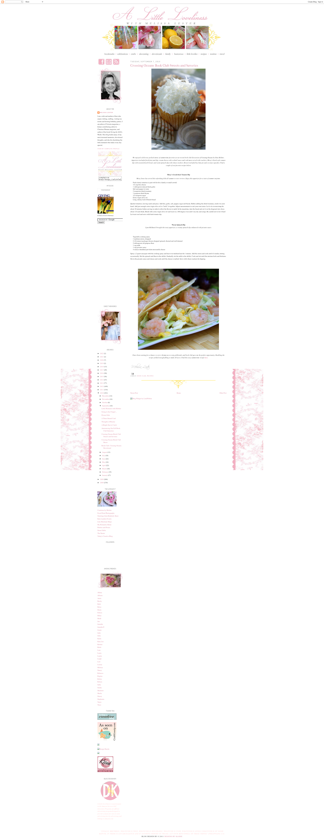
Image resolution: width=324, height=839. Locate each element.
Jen (98, 621)
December (105, 396)
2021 (102, 357)
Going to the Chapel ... (109, 412)
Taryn (99, 702)
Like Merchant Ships (104, 522)
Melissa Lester (106, 112)
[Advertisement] (107, 263)
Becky (99, 601)
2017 (102, 370)
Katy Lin (100, 641)
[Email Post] (132, 373)
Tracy (99, 705)
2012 (102, 386)
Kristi (99, 647)
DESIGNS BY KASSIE (173, 836)
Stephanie (100, 699)
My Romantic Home (104, 524)
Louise (99, 664)
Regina (99, 676)
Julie (99, 636)
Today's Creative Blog (105, 536)
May (104, 462)
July (103, 455)
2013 (102, 383)
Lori (98, 661)
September (106, 406)
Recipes (150, 376)
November (106, 399)
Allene (99, 592)
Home (179, 393)
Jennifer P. (100, 627)
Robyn (99, 682)
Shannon (100, 690)
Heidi (99, 618)
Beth (99, 604)
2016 (102, 373)
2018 (102, 366)
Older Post (223, 393)
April (104, 465)
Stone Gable (101, 530)
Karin (99, 638)
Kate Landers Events (104, 519)
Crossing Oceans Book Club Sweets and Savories (111, 435)
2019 (102, 363)
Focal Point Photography (106, 513)
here (206, 357)
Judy (99, 633)
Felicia (99, 612)
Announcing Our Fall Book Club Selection (111, 429)
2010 (102, 393)
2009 (102, 479)
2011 (102, 389)
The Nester (101, 533)
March (104, 468)
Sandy (99, 687)
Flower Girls (106, 415)
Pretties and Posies (103, 527)
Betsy (99, 607)
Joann (99, 630)
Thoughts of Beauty (108, 422)
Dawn (99, 610)
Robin (99, 679)
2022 (102, 353)
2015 (102, 376)
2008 (102, 482)
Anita (99, 598)
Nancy (99, 670)
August (104, 452)
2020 (102, 360)
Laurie (99, 656)
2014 (102, 380)
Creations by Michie (104, 510)
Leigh (99, 659)
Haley (99, 615)
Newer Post (134, 393)
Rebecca (100, 673)
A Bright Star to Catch (109, 425)
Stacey (99, 696)
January (105, 475)
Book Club (141, 376)
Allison (100, 595)
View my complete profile (108, 148)
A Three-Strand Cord (109, 418)
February (105, 472)
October (105, 402)
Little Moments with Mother (111, 408)
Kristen (99, 644)
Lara (98, 650)
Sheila (99, 693)
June (104, 459)
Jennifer (100, 624)
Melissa (100, 667)
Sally (99, 685)
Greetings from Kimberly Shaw (107, 516)
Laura (99, 653)
